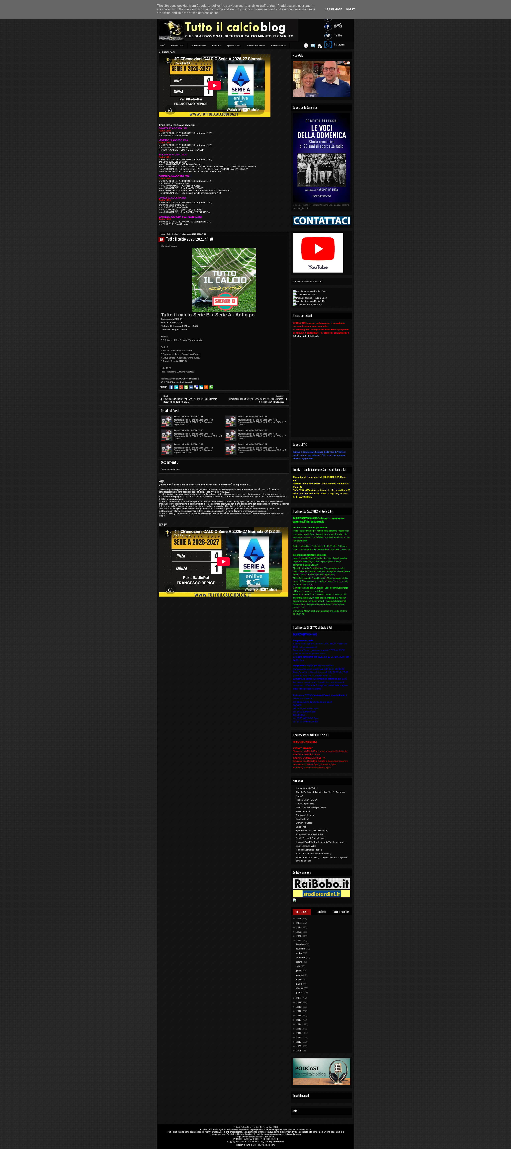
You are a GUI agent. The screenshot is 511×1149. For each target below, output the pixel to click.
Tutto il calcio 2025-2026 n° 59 (188, 444)
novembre (301, 948)
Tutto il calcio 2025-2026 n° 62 (252, 444)
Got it (350, 9)
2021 (299, 940)
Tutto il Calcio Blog (242, 1127)
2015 (299, 1020)
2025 (299, 923)
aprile (298, 979)
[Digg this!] (191, 387)
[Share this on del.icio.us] (196, 387)
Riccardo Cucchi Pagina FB (309, 834)
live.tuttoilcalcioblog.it (182, 382)
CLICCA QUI (271, 1139)
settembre (301, 957)
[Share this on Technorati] (211, 387)
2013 (299, 1028)
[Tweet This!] (176, 387)
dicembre (300, 944)
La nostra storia (278, 45)
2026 (299, 918)
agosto (299, 962)
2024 (299, 927)
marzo (299, 984)
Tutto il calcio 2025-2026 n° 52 (188, 416)
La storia (216, 45)
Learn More (333, 9)
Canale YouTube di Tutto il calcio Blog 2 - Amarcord (320, 792)
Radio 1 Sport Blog (305, 803)
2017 (299, 1011)
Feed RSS (319, 45)
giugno (299, 970)
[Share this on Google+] (181, 387)
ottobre (299, 953)
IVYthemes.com (267, 1145)
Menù (162, 45)
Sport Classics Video (306, 846)
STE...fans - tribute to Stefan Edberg (313, 853)
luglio (298, 966)
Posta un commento (170, 469)
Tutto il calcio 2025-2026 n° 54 (252, 430)
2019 (299, 1002)
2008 (299, 1050)
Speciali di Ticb (234, 45)
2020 (299, 998)
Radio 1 (299, 796)
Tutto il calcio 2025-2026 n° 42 (252, 416)
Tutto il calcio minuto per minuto (311, 807)
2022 (299, 936)
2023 (299, 932)
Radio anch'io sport (305, 815)
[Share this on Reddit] (206, 387)
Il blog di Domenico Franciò (309, 850)
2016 (299, 1015)
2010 (299, 1042)
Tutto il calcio (172, 234)
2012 (299, 1033)
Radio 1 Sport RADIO (306, 800)
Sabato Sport (302, 819)
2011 (299, 1037)
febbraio (300, 988)
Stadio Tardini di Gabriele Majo (310, 838)
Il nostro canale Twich (306, 788)
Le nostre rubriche (256, 45)
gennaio (300, 992)
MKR (255, 1145)
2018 (299, 1007)
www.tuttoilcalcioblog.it (188, 378)
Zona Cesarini (303, 811)
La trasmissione (198, 45)
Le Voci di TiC (177, 45)
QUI (274, 1136)
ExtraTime (301, 827)
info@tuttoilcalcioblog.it (306, 336)
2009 (299, 1046)
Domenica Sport (304, 823)
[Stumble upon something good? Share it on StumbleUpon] (186, 387)
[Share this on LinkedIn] (201, 387)
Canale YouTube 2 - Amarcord (307, 281)
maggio (299, 975)
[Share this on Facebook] (171, 387)
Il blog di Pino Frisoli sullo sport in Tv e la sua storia (320, 842)
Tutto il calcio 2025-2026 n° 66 (188, 430)
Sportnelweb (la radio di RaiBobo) (312, 830)
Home (162, 234)
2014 (299, 1024)
